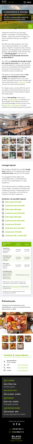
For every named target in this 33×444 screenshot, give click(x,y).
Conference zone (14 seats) (15, 205)
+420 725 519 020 (22, 365)
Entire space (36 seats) (13, 209)
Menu (29, 2)
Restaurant (9, 398)
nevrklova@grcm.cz (23, 370)
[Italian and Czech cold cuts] (5, 338)
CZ (9, 2)
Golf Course (9, 380)
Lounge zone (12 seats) (13, 232)
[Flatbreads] (5, 346)
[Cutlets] (12, 338)
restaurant (22, 82)
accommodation (13, 99)
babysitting (7, 105)
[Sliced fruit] (12, 346)
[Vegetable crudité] (20, 338)
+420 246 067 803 (22, 367)
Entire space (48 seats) (13, 217)
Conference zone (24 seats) (15, 228)
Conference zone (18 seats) (15, 220)
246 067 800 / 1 (17, 429)
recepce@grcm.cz (18, 432)
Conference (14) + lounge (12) (16, 235)
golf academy (16, 105)
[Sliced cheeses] (28, 338)
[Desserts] (20, 346)
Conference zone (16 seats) (15, 213)
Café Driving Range (12, 408)
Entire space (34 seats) (13, 202)
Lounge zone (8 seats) (13, 224)
